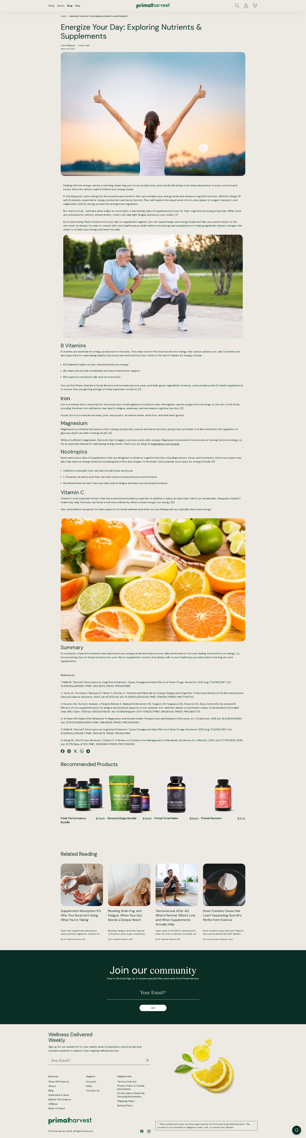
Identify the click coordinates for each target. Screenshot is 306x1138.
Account (91, 1081)
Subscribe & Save (58, 1095)
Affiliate (52, 1104)
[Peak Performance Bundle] (83, 794)
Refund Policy (125, 1105)
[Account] (246, 5)
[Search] (237, 5)
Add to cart (83, 828)
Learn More (83, 836)
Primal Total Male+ (166, 818)
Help (77, 5)
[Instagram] (148, 1131)
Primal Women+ (211, 818)
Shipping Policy (126, 1101)
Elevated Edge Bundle (121, 818)
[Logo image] (153, 5)
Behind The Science (59, 1099)
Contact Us (92, 1090)
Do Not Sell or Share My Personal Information (131, 1095)
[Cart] (255, 5)
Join (153, 1007)
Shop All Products (58, 1081)
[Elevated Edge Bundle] (129, 794)
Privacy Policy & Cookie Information (131, 1087)
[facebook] (141, 1131)
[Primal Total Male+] (176, 794)
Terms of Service (127, 1081)
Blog (70, 5)
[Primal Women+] (223, 794)
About (61, 5)
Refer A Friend (56, 1108)
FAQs (89, 1086)
